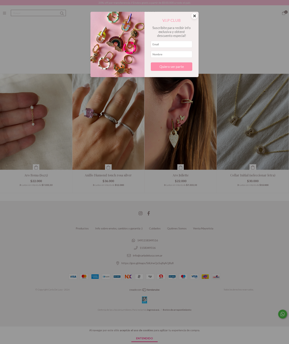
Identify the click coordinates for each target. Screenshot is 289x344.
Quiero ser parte (171, 67)
